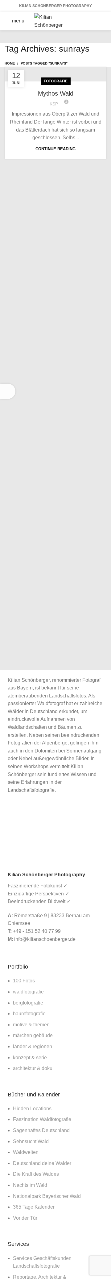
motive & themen (31, 1024)
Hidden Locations (32, 1108)
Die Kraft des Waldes (36, 1174)
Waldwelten (26, 1152)
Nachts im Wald (30, 1185)
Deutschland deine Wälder (42, 1163)
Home (10, 63)
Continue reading (55, 149)
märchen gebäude (33, 1035)
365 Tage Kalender (34, 1207)
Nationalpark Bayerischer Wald (47, 1196)
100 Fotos (24, 980)
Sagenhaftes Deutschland (41, 1130)
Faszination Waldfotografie (42, 1119)
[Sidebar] (7, 391)
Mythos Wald (55, 93)
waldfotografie (28, 991)
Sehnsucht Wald (31, 1141)
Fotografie (56, 81)
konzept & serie (30, 1057)
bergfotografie (28, 1002)
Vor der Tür (25, 1218)
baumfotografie (29, 1013)
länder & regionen (32, 1046)
